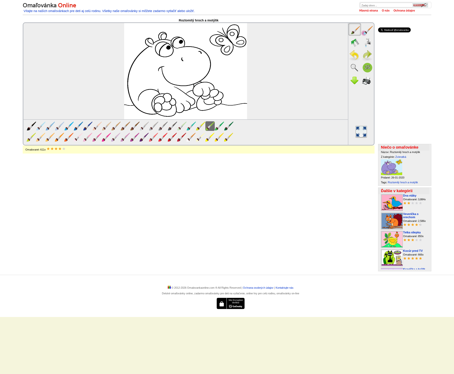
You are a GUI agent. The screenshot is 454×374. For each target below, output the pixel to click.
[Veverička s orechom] (392, 228)
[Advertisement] (198, 182)
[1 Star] (48, 149)
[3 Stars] (56, 149)
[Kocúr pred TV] (392, 264)
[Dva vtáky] (392, 209)
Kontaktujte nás (285, 287)
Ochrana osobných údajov (258, 287)
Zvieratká (400, 156)
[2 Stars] (52, 149)
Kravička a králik (414, 269)
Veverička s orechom (411, 215)
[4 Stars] (60, 149)
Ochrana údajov (404, 10)
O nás (386, 10)
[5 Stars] (64, 149)
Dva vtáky (409, 195)
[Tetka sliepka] (392, 246)
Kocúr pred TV (413, 250)
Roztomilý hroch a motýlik (403, 182)
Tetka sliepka (412, 232)
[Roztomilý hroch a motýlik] (391, 174)
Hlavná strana (368, 10)
